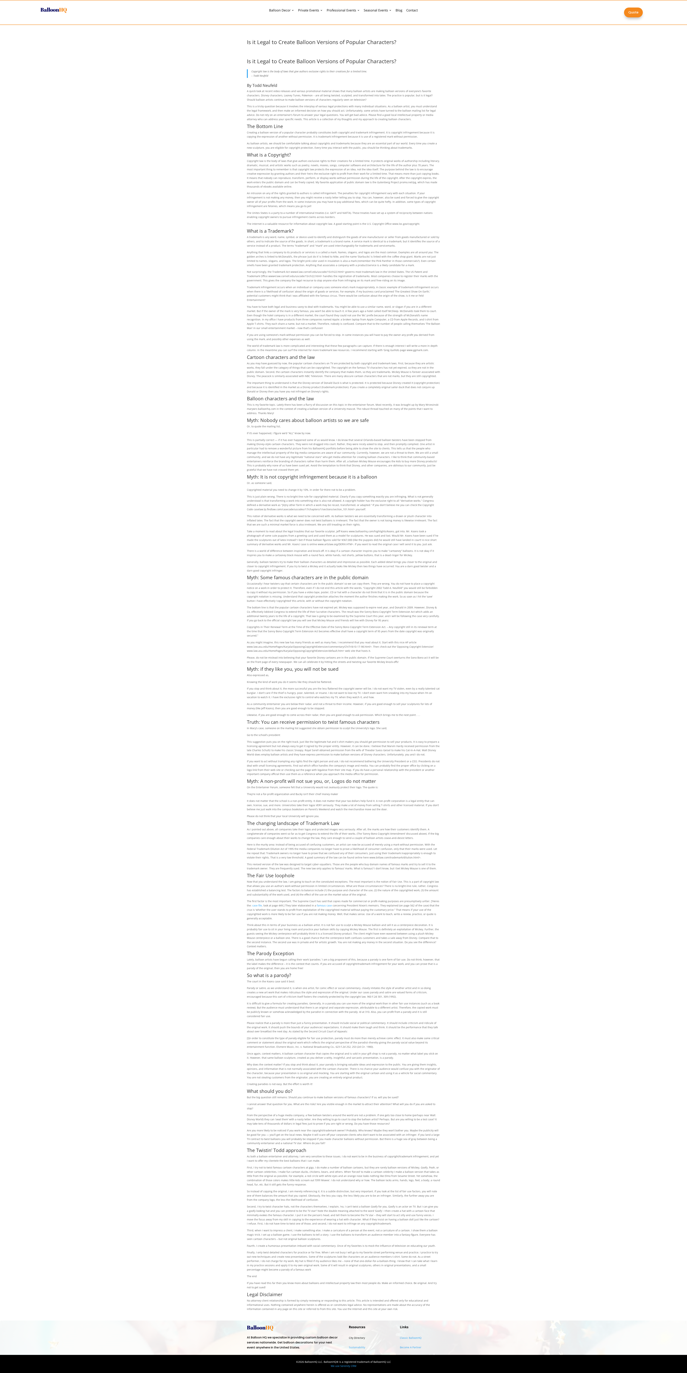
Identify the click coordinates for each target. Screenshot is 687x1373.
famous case (324, 905)
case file (257, 905)
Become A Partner (410, 1347)
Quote (633, 12)
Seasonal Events (376, 10)
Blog (399, 10)
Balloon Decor (280, 10)
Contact (412, 10)
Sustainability (357, 1347)
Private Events (308, 10)
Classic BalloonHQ (411, 1338)
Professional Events (341, 10)
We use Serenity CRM (343, 1366)
